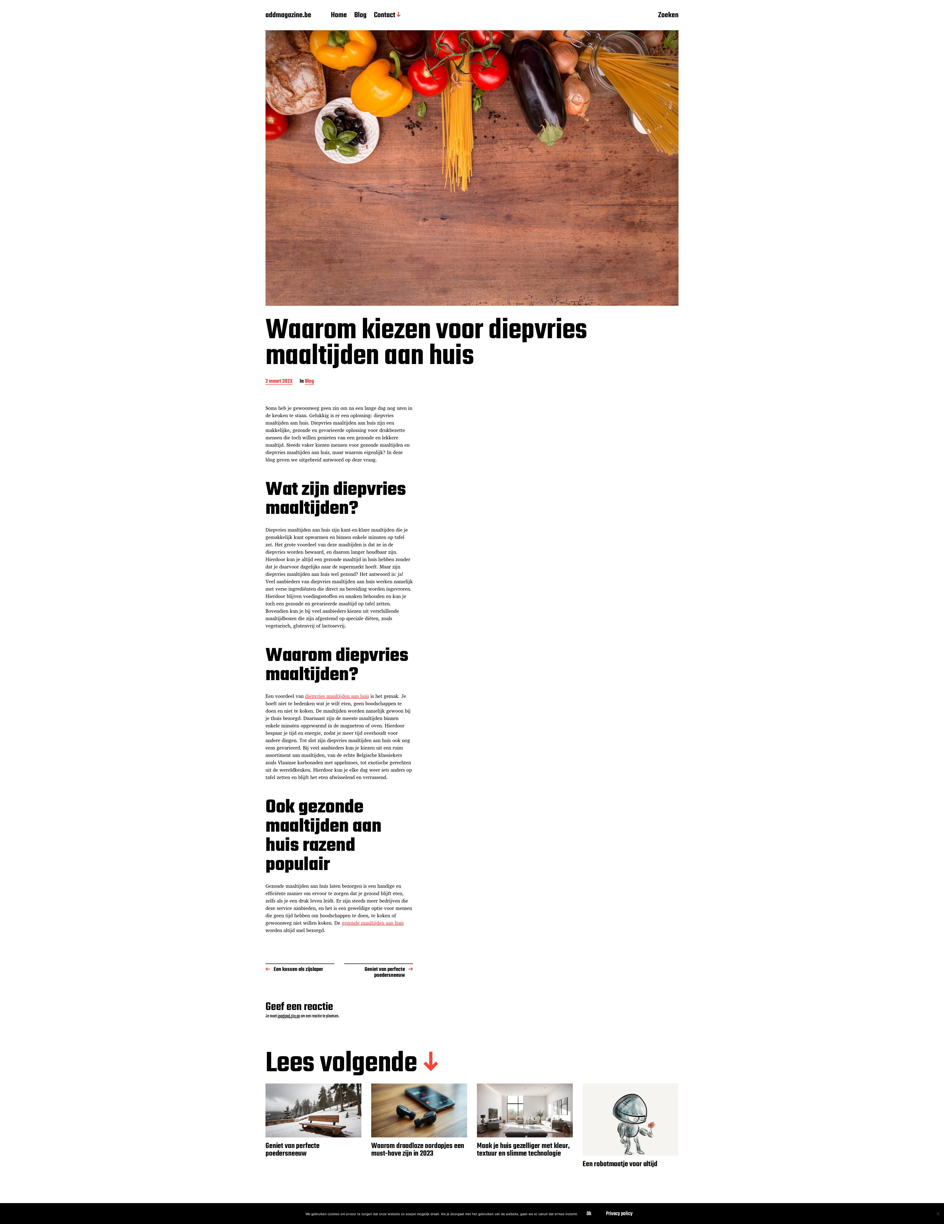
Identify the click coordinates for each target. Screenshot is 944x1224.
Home (339, 15)
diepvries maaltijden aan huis (337, 696)
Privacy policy (619, 1213)
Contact (384, 15)
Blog (360, 15)
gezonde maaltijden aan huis (373, 923)
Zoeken (668, 15)
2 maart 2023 (279, 382)
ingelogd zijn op (289, 1016)
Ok (589, 1213)
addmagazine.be (288, 15)
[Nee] (937, 1213)
